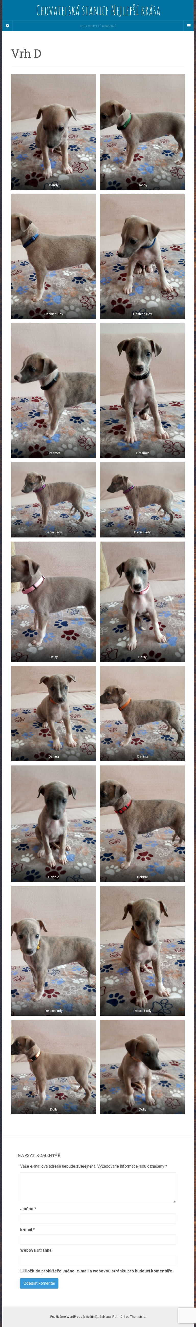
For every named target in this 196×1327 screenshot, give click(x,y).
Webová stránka (36, 1250)
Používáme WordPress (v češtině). (74, 1317)
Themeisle (137, 1317)
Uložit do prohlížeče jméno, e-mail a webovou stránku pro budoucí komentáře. (98, 1271)
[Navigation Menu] (188, 26)
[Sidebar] (7, 26)
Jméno (28, 1208)
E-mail (27, 1229)
